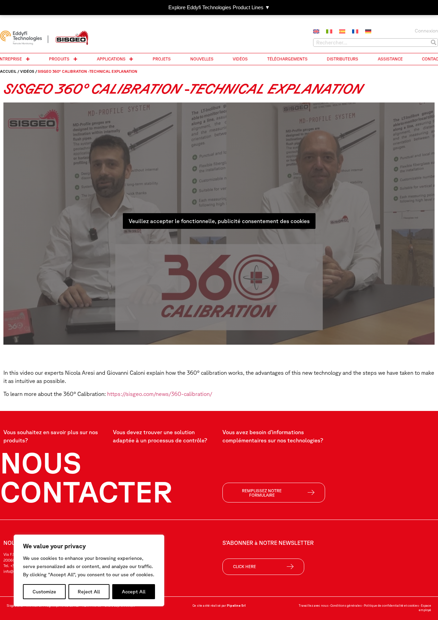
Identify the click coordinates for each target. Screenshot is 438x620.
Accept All (133, 591)
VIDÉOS (27, 71)
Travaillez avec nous (313, 605)
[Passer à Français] (355, 31)
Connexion (426, 30)
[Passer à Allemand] (368, 31)
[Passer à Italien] (329, 31)
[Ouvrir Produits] (75, 59)
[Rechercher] (433, 42)
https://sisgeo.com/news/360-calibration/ (159, 394)
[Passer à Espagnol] (342, 31)
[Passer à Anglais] (316, 31)
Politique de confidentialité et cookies (391, 605)
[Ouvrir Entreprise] (28, 59)
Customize (44, 591)
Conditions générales (346, 605)
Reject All (89, 591)
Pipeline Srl (236, 605)
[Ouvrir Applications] (131, 59)
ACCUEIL (8, 71)
